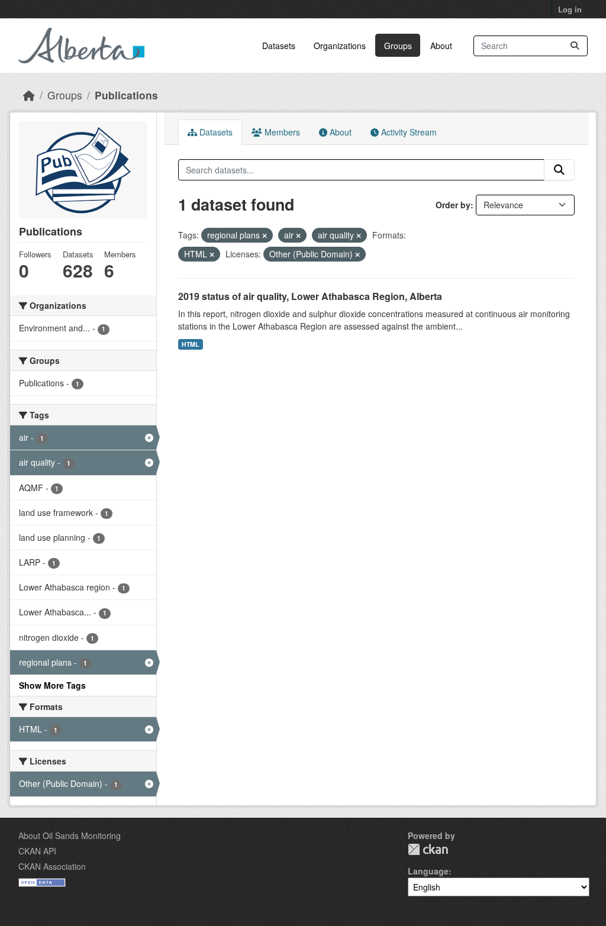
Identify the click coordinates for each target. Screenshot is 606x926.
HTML (190, 344)
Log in (570, 9)
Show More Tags (52, 685)
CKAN (428, 849)
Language (428, 871)
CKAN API (37, 851)
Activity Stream (408, 132)
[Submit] (574, 46)
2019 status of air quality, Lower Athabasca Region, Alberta (310, 296)
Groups (398, 45)
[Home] (29, 95)
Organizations (340, 45)
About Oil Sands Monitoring (69, 835)
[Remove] (264, 235)
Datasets (278, 45)
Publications (126, 95)
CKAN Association (52, 866)
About (441, 45)
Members (281, 132)
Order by (453, 205)
